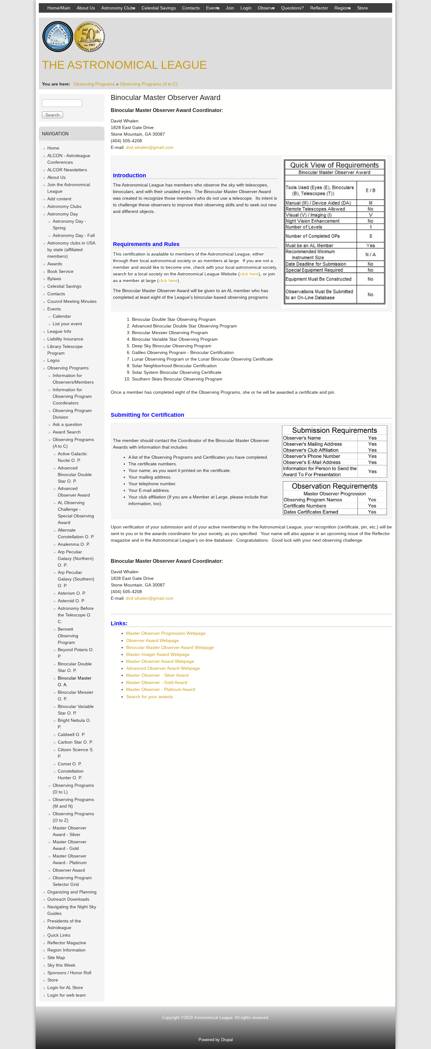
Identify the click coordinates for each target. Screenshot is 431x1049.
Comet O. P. (70, 763)
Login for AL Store (65, 987)
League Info (59, 331)
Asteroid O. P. (71, 600)
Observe (265, 9)
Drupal (227, 1039)
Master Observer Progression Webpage (166, 633)
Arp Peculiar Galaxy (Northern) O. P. (76, 558)
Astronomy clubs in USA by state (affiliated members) (71, 249)
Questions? (292, 7)
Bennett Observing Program (68, 636)
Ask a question (67, 424)
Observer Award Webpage (152, 640)
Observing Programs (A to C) (149, 83)
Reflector (319, 7)
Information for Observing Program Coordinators (72, 396)
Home (53, 147)
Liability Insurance (65, 338)
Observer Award (69, 870)
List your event (67, 323)
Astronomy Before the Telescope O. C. (76, 615)
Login (245, 7)
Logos (53, 360)
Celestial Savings (159, 7)
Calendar (62, 316)
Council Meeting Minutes (72, 301)
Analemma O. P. (74, 544)
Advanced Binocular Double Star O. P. (75, 474)
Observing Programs (94, 83)
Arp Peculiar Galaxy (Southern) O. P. (76, 579)
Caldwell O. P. (71, 734)
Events (211, 9)
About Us (86, 7)
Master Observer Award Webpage (160, 661)
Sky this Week (61, 965)
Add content (59, 198)
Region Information (66, 949)
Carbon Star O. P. (75, 742)
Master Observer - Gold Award (156, 682)
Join (230, 7)
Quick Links (58, 935)
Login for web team (66, 995)
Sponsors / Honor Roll (69, 972)
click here (249, 273)
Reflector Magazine (66, 942)
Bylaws (54, 278)
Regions (341, 9)
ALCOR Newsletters (67, 169)
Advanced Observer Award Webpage (163, 668)
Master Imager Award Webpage (158, 654)
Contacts (191, 7)
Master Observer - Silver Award (157, 675)
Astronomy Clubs (116, 9)
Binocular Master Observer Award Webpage (170, 647)
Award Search (67, 431)
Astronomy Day (62, 213)
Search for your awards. (150, 696)
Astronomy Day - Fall (74, 235)
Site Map (56, 957)
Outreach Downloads (68, 899)
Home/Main (58, 7)
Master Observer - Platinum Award (160, 689)
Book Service (60, 271)
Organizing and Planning (72, 891)
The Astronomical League (124, 64)
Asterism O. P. (72, 593)
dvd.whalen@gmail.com (150, 147)
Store (362, 7)
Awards (54, 263)
